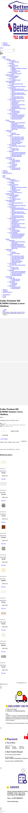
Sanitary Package (12, 144)
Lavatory (11, 135)
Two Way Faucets (15, 112)
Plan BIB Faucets (15, 111)
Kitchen (7, 120)
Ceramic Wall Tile (15, 161)
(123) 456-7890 (6, 45)
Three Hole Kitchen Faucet (17, 93)
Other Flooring (12, 78)
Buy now (5, 435)
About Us (5, 42)
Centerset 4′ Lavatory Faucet (18, 100)
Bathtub (13, 67)
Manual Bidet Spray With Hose (18, 86)
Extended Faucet (15, 102)
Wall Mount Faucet (15, 107)
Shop (4, 58)
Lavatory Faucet (12, 99)
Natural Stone (12, 162)
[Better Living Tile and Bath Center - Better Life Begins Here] (8, 682)
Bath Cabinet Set (15, 61)
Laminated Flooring (15, 80)
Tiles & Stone (9, 157)
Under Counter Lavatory (17, 142)
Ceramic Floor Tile (15, 160)
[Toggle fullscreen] (2, 811)
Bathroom (8, 59)
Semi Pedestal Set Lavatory (17, 139)
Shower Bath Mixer (13, 113)
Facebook (2, 442)
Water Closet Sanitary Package (18, 146)
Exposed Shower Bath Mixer (18, 115)
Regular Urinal (14, 148)
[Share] (3, 811)
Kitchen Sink (12, 121)
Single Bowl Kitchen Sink (17, 126)
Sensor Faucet (14, 103)
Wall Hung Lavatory (16, 143)
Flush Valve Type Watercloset (18, 153)
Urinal (10, 147)
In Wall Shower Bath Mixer (17, 116)
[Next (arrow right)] (2, 812)
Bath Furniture (12, 60)
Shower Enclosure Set (16, 73)
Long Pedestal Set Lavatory (17, 137)
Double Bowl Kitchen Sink (17, 125)
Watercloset (11, 151)
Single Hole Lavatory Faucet (18, 104)
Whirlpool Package (15, 71)
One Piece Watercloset (16, 155)
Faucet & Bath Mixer (10, 81)
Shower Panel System (16, 118)
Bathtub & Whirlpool (13, 65)
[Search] (14, 49)
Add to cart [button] (5, 475)
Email (18, 442)
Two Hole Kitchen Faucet (17, 96)
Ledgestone (14, 165)
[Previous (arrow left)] (0, 812)
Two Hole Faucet (15, 105)
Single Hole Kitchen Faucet (17, 89)
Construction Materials (14, 76)
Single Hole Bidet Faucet (17, 83)
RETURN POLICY (7, 173)
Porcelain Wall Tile (15, 169)
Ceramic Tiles (12, 159)
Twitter (6, 442)
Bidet (10, 131)
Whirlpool (13, 69)
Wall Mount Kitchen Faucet (17, 98)
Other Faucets (12, 109)
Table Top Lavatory (15, 140)
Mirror (12, 64)
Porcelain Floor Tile (15, 168)
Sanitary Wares (9, 130)
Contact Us (5, 44)
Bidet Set (13, 133)
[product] (3, 462)
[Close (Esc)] (4, 811)
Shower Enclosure (13, 72)
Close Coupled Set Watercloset (18, 152)
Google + (14, 442)
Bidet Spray (11, 85)
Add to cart (15, 431)
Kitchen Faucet (12, 87)
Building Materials (10, 74)
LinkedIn (10, 442)
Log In (4, 297)
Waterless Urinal (15, 149)
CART (4, 296)
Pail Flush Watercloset (16, 156)
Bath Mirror (11, 63)
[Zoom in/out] (0, 811)
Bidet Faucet (11, 82)
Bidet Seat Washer (15, 134)
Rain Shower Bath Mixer (17, 117)
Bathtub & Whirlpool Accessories (19, 68)
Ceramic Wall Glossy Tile (7, 426)
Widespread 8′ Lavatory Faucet (18, 108)
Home (4, 56)
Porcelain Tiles (12, 166)
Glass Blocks (14, 77)
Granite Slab (14, 164)
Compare (23, 441)
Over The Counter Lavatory (17, 138)
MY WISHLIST (6, 294)
